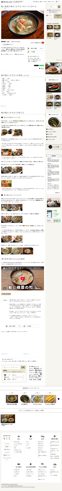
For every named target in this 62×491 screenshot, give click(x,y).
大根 (38, 58)
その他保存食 (28, 475)
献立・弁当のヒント (53, 11)
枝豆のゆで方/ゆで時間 (52, 136)
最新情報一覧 (57, 192)
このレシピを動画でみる (35, 42)
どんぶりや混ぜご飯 (18, 443)
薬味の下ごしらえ (41, 479)
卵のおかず (40, 449)
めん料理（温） (17, 469)
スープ (27, 445)
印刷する (42, 68)
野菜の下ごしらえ (41, 469)
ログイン (58, 1)
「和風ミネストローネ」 (19, 54)
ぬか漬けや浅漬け (29, 471)
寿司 (15, 447)
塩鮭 (3, 80)
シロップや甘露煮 (53, 475)
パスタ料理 (16, 473)
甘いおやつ (52, 469)
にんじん (31, 58)
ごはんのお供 (28, 469)
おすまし (28, 443)
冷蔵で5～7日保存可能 (54, 456)
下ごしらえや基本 (43, 466)
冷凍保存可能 (52, 454)
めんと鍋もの (18, 466)
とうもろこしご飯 (51, 139)
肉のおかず (40, 447)
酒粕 (29, 61)
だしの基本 (28, 447)
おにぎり (16, 445)
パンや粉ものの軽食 (18, 451)
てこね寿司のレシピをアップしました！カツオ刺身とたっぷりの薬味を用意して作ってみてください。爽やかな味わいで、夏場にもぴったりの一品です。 (53, 173)
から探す (50, 10)
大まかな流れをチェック (8, 44)
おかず (42, 438)
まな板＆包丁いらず (54, 448)
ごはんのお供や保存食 (30, 466)
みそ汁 (27, 441)
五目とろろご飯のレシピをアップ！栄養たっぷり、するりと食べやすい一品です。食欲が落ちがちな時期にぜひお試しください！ (53, 166)
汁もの (30, 438)
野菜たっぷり (38, 59)
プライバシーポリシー (7, 458)
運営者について (7, 455)
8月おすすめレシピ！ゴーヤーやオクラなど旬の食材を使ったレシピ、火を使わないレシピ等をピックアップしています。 (54, 180)
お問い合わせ (7, 449)
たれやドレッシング (30, 473)
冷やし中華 (50, 134)
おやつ (54, 466)
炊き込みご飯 (16, 441)
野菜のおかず (40, 443)
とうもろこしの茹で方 (52, 131)
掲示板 (6, 446)
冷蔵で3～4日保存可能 (54, 458)
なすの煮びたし (51, 129)
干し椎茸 (33, 59)
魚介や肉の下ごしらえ (42, 471)
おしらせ (7, 452)
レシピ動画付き (34, 61)
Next (58, 399)
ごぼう (35, 58)
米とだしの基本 (41, 473)
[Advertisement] (23, 101)
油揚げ (3, 86)
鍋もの (15, 475)
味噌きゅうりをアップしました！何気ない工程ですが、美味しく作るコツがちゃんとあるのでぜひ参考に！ (53, 160)
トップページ (7, 443)
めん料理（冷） (17, 471)
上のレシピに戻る (6, 293)
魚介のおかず (40, 445)
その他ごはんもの (17, 449)
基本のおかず (40, 441)
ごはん (18, 438)
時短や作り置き (54, 438)
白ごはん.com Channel (16, 262)
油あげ (29, 59)
